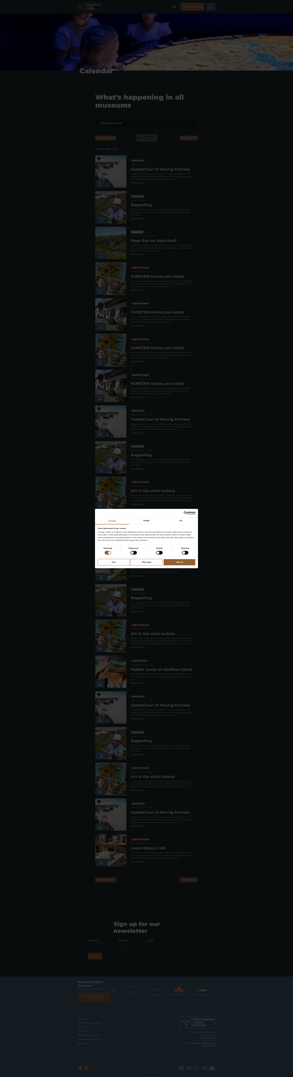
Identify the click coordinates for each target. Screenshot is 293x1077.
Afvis (114, 562)
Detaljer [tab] (146, 520)
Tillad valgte (146, 562)
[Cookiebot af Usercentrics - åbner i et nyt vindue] (185, 513)
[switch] (133, 553)
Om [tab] (180, 520)
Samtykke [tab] (112, 521)
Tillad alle (179, 562)
